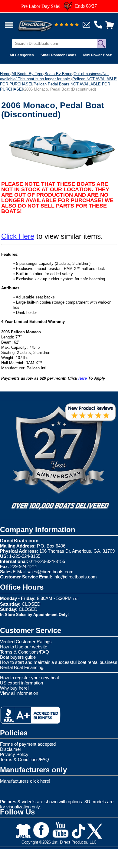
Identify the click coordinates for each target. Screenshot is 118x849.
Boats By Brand (58, 74)
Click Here (17, 236)
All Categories (21, 55)
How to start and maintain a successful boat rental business (58, 662)
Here (82, 378)
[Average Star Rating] (66, 25)
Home (5, 74)
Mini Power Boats (98, 55)
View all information (19, 693)
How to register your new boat (29, 677)
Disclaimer (10, 749)
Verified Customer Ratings (26, 641)
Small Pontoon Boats (59, 55)
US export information (21, 682)
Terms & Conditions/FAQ (24, 651)
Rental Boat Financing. (22, 667)
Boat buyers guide (18, 657)
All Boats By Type (27, 74)
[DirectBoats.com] (43, 22)
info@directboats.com (75, 576)
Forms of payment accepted (28, 744)
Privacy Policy (14, 754)
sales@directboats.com (50, 571)
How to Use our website (23, 646)
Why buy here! (14, 688)
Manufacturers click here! (25, 781)
